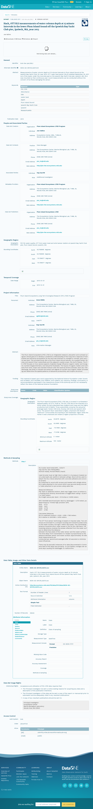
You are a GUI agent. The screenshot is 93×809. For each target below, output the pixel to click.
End (33, 285)
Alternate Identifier (10, 68)
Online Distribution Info (21, 586)
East (33, 259)
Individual (32, 131)
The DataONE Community (21, 780)
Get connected (68, 804)
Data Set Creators (12, 126)
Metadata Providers (11, 184)
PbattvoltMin (19, 630)
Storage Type (42, 634)
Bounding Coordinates (11, 249)
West (33, 263)
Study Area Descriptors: (14, 390)
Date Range (14, 280)
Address (32, 135)
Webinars (34, 777)
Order (16, 724)
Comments (18, 638)
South (33, 254)
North (33, 250)
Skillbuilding (35, 771)
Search (7, 15)
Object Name (23, 580)
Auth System (14, 719)
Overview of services (5, 772)
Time (16, 624)
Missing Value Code (40, 654)
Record (17, 628)
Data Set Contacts (12, 145)
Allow (16, 728)
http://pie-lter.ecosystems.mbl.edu (49, 165)
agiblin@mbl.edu (42, 316)
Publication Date (12, 119)
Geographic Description (14, 244)
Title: (16, 296)
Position (32, 145)
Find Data (7, 790)
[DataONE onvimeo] (70, 785)
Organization (31, 127)
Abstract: (15, 352)
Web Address (30, 166)
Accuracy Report (41, 659)
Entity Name (24, 568)
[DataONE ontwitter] (64, 785)
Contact (49, 777)
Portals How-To (36, 779)
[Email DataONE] (75, 785)
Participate (20, 771)
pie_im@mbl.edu (43, 161)
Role (33, 177)
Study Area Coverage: (11, 397)
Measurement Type (40, 638)
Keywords (15, 85)
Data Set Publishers (11, 212)
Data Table (17, 563)
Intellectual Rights (12, 686)
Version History (42, 19)
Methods (15, 461)
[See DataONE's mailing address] (86, 785)
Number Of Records (21, 613)
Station (17, 626)
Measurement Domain (39, 643)
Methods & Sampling (39, 673)
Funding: (15, 378)
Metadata (14, 15)
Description (32, 465)
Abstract (15, 72)
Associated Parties (12, 173)
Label (44, 625)
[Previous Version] (36, 19)
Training (34, 774)
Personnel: (14, 300)
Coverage (43, 668)
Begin (33, 281)
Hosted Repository (5, 779)
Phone (33, 157)
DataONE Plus (6, 776)
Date (16, 622)
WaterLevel (18, 632)
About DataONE (52, 771)
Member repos (21, 774)
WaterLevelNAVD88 (21, 634)
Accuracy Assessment (39, 663)
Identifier (15, 63)
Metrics (49, 774)
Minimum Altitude (46, 437)
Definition (43, 629)
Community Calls (22, 784)
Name (44, 620)
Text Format (24, 591)
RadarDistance (19, 636)
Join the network (22, 777)
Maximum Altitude (46, 441)
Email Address (30, 161)
